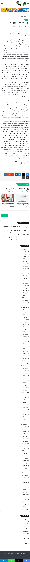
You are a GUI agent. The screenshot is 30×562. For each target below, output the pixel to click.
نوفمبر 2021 (25, 387)
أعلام (26, 519)
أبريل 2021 (25, 404)
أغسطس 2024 (24, 307)
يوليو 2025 (25, 280)
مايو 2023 (25, 344)
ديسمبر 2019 (25, 443)
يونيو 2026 (25, 254)
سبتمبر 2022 (25, 363)
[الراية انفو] (21, 3)
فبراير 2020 (25, 438)
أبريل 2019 (25, 463)
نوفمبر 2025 (25, 271)
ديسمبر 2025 (25, 268)
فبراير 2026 (25, 263)
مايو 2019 (25, 460)
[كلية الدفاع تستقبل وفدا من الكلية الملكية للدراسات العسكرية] (7, 198)
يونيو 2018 (25, 487)
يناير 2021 (26, 412)
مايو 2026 (25, 256)
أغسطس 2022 (24, 365)
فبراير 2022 (25, 380)
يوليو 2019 (25, 455)
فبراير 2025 (25, 292)
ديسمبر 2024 (25, 297)
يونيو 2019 (25, 458)
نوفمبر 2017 (25, 504)
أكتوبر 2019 (25, 448)
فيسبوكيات (25, 541)
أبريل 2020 (25, 433)
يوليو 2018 (25, 485)
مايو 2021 (25, 402)
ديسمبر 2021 (25, 385)
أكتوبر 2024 (25, 302)
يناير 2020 (25, 441)
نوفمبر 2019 (25, 446)
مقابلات (26, 545)
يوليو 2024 (25, 309)
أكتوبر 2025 (25, 273)
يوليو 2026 (25, 251)
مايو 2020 (25, 431)
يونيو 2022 (25, 370)
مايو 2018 (25, 489)
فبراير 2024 (25, 322)
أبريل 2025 (25, 288)
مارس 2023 (25, 348)
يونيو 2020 (25, 429)
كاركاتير (26, 543)
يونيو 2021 (25, 399)
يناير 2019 (26, 470)
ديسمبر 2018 (25, 472)
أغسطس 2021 (25, 395)
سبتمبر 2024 (25, 305)
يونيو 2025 (25, 283)
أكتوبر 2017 (25, 506)
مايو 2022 (25, 373)
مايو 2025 (25, 285)
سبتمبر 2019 (25, 450)
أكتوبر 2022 (25, 361)
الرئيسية (25, 16)
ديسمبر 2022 (25, 356)
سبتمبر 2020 (25, 421)
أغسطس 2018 (25, 482)
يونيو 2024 (25, 312)
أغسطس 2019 (25, 453)
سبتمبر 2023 (25, 334)
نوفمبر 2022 (25, 358)
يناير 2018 (26, 499)
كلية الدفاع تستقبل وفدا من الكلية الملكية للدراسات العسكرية (7, 205)
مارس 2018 (25, 494)
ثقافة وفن (25, 531)
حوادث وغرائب (24, 533)
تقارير (26, 528)
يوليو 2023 (25, 339)
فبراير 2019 (25, 468)
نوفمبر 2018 (25, 475)
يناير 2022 (25, 382)
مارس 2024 (25, 319)
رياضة (26, 536)
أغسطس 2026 (24, 249)
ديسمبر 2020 (25, 414)
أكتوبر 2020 (25, 419)
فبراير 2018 (25, 497)
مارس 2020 (25, 436)
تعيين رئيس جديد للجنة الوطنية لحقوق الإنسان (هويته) (15, 236)
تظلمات (26, 526)
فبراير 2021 (25, 409)
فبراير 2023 (25, 351)
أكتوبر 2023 (25, 331)
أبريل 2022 (25, 375)
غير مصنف (25, 538)
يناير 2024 (25, 324)
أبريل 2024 (25, 317)
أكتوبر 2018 (25, 477)
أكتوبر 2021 (25, 390)
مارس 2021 (25, 407)
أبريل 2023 (25, 346)
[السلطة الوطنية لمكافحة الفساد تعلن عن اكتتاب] (22, 198)
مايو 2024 (25, 314)
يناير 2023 (25, 353)
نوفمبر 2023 (25, 329)
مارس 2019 (25, 465)
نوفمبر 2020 (25, 416)
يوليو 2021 (25, 397)
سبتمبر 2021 (25, 392)
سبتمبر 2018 (25, 480)
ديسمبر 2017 (25, 502)
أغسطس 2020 (24, 424)
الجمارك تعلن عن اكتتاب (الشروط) (20, 234)
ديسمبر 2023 (25, 327)
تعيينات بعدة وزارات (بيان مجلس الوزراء (19, 239)
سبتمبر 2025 (25, 275)
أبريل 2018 (25, 492)
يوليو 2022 (25, 368)
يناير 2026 (25, 266)
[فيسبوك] (27, 174)
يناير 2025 (25, 295)
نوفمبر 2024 (25, 300)
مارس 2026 (25, 261)
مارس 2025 (25, 290)
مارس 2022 (25, 378)
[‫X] (23, 174)
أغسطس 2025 (24, 278)
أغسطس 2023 (24, 336)
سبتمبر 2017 (25, 509)
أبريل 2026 (25, 258)
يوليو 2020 (25, 426)
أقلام (26, 521)
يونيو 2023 (25, 341)
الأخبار (22, 16)
